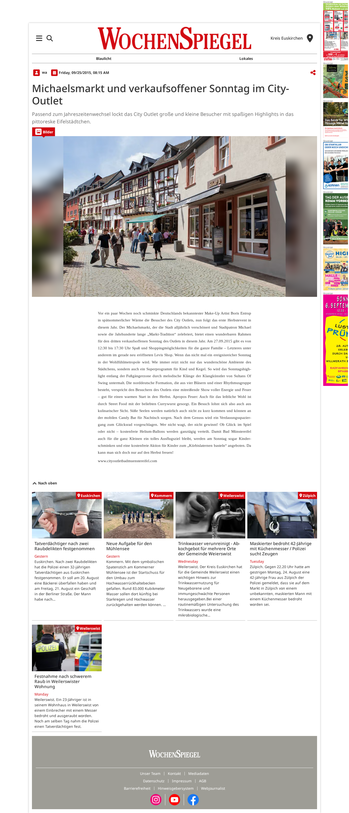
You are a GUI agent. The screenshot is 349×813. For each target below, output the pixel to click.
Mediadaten (198, 773)
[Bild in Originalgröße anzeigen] (174, 216)
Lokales (246, 58)
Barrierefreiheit (137, 788)
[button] (39, 38)
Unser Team (150, 773)
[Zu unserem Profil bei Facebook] (193, 799)
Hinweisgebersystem (176, 788)
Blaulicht (103, 58)
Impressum (182, 780)
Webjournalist (213, 788)
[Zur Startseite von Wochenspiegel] (174, 38)
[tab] (43, 131)
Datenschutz (154, 780)
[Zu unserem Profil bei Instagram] (155, 799)
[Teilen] (313, 72)
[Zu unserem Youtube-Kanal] (174, 799)
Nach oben (47, 483)
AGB (202, 780)
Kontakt (174, 773)
